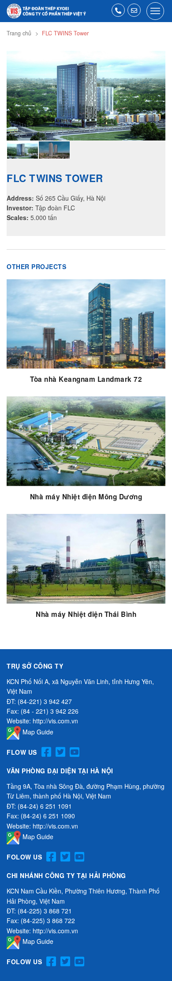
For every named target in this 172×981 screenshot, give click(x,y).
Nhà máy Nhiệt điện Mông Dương (86, 497)
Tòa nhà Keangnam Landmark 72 (86, 379)
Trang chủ (19, 33)
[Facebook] (46, 752)
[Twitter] (60, 752)
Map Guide (37, 731)
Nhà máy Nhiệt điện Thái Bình (86, 614)
